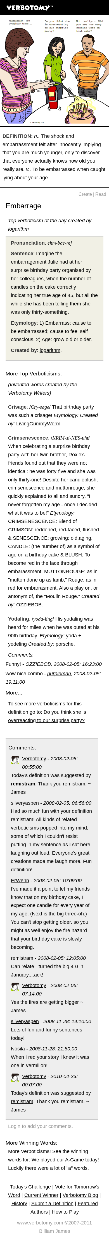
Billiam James (54, 1231)
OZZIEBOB (29, 604)
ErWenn (20, 880)
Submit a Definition (52, 1203)
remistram (22, 958)
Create (85, 194)
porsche (65, 644)
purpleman (59, 673)
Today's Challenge (30, 1187)
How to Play (65, 1212)
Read (100, 194)
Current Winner (41, 1195)
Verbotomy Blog (80, 1195)
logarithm (18, 229)
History (19, 1203)
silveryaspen (25, 803)
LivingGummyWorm (38, 423)
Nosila (18, 1049)
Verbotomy (34, 758)
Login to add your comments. (40, 1126)
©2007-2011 (78, 1223)
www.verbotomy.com (40, 1223)
